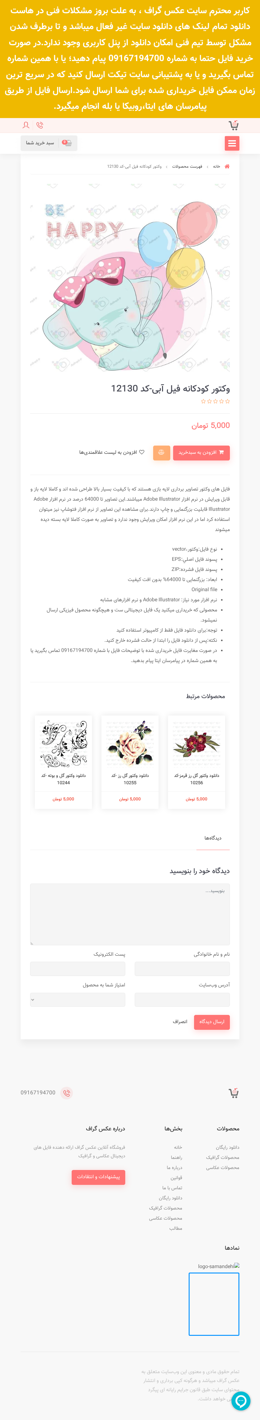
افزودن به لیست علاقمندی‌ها (108, 453)
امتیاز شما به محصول (104, 985)
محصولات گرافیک (222, 1157)
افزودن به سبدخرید (198, 453)
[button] (49, 143)
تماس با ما (172, 1188)
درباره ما (174, 1168)
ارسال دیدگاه (211, 1022)
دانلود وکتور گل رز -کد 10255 (130, 779)
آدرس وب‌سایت (214, 985)
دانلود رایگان (227, 1147)
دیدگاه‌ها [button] (213, 838)
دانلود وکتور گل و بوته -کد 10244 (63, 779)
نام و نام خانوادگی (212, 955)
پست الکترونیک (109, 955)
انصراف (180, 1022)
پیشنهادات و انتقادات (98, 1177)
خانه (178, 1147)
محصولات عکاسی (222, 1168)
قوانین (176, 1178)
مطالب (175, 1228)
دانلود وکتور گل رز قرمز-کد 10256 (196, 779)
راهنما (176, 1157)
